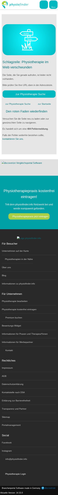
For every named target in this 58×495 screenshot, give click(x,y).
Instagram (7, 451)
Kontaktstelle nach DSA (13, 392)
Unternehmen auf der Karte (15, 251)
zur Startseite (44, 104)
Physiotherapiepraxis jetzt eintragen (30, 216)
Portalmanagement (11, 425)
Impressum (7, 368)
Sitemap (6, 417)
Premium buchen (13, 317)
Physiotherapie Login (15, 474)
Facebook (7, 442)
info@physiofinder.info (16, 459)
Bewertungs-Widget (11, 325)
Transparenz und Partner (14, 409)
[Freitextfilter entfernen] (44, 4)
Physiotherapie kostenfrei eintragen (19, 309)
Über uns (6, 267)
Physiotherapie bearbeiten (15, 301)
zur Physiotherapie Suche (30, 94)
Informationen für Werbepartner (17, 342)
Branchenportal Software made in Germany (20, 488)
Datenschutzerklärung (12, 384)
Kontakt (9, 350)
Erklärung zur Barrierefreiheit (16, 400)
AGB (4, 376)
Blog (4, 275)
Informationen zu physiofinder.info (18, 283)
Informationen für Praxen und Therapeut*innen (25, 334)
